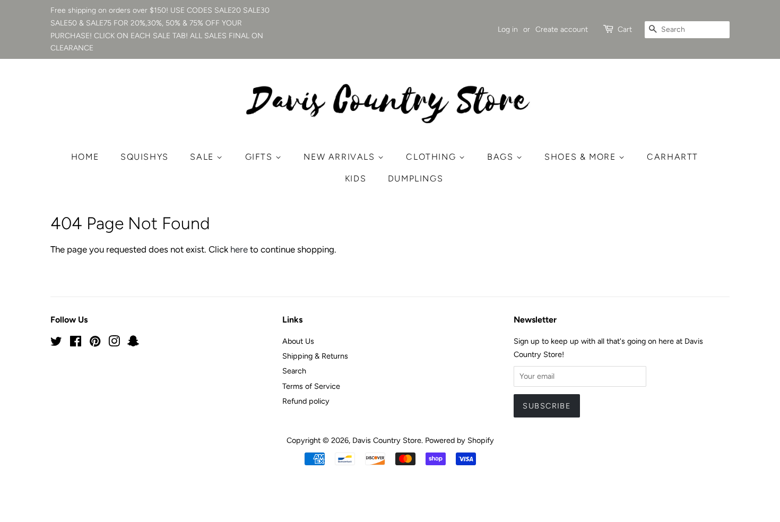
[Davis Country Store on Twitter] (56, 343)
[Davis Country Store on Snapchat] (133, 343)
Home (85, 157)
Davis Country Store (386, 440)
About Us (298, 341)
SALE (203, 157)
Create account (561, 29)
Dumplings (415, 178)
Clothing (432, 157)
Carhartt (672, 157)
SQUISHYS (144, 157)
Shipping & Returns (315, 356)
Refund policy (306, 401)
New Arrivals (341, 157)
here (239, 249)
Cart (625, 29)
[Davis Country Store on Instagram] (114, 343)
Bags (501, 157)
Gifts (260, 157)
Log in (508, 29)
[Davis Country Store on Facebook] (76, 343)
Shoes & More (581, 157)
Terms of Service (311, 386)
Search (294, 371)
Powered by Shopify (459, 440)
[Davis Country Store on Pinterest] (95, 343)
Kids (355, 178)
